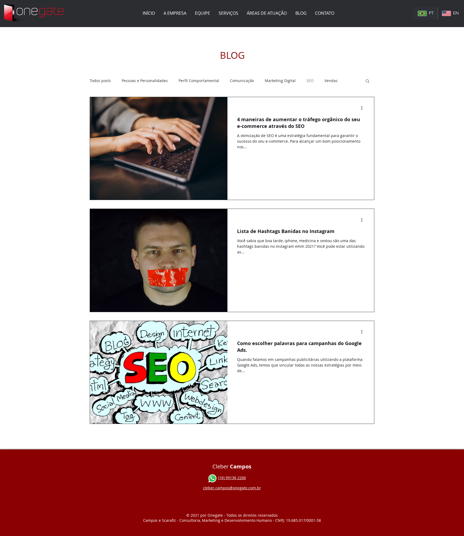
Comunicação (242, 80)
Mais (328, 80)
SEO (310, 80)
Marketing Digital (280, 80)
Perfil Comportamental (199, 80)
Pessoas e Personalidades (145, 80)
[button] (228, 13)
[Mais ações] (363, 108)
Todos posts (100, 80)
